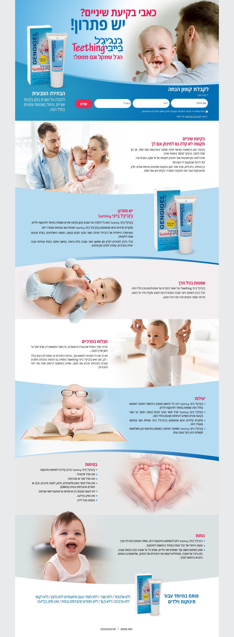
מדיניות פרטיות (108, 628)
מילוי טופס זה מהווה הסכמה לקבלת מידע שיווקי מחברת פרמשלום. (173, 111)
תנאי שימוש (126, 628)
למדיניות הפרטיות (193, 116)
